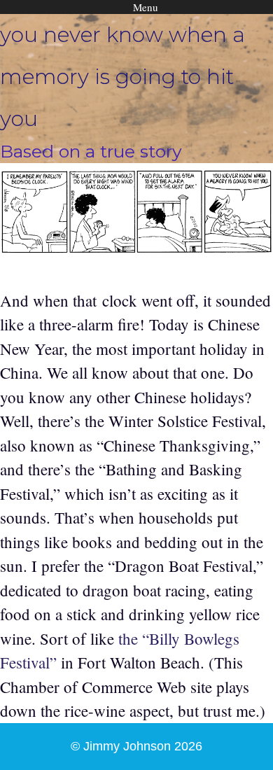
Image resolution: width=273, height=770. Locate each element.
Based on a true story (91, 151)
